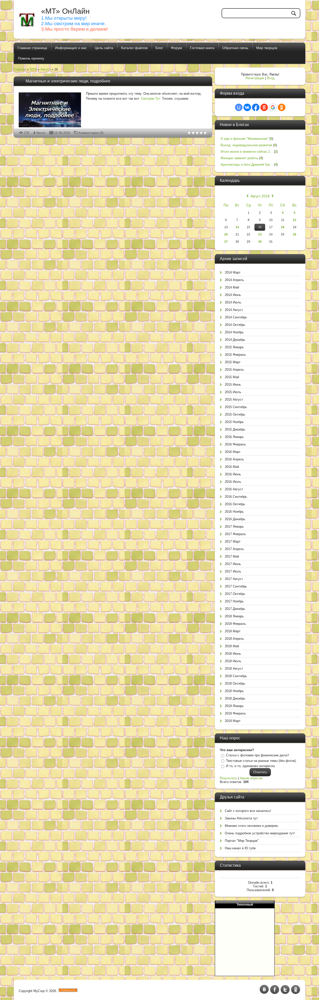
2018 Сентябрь (236, 676)
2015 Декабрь (235, 429)
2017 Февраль (235, 534)
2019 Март (232, 721)
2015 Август (234, 399)
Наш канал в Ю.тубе (240, 848)
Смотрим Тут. (151, 98)
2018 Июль (233, 661)
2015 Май (232, 377)
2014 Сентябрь (236, 317)
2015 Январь (234, 347)
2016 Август (234, 489)
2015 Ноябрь (234, 422)
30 (260, 241)
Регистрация (254, 78)
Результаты (228, 778)
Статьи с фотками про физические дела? (257, 755)
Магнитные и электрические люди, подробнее (68, 81)
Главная (20, 69)
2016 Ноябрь (234, 511)
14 (237, 227)
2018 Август (234, 668)
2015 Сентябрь (236, 407)
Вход (271, 78)
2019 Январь (234, 706)
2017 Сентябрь (236, 586)
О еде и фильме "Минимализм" (244, 139)
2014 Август (234, 310)
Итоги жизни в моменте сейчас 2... (247, 151)
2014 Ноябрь (234, 332)
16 (260, 227)
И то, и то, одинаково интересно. (251, 766)
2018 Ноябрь (234, 691)
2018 (33, 69)
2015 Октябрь (235, 414)
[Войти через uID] (238, 107)
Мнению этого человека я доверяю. (252, 826)
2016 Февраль (235, 444)
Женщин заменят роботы (239, 158)
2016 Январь (234, 437)
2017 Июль (233, 571)
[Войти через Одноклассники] (281, 107)
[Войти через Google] (273, 107)
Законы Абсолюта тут (241, 818)
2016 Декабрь (235, 519)
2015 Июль (233, 392)
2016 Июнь (233, 474)
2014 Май (232, 287)
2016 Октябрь (235, 504)
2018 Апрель (234, 639)
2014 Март (232, 272)
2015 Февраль (235, 355)
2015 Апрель (234, 369)
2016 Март (232, 452)
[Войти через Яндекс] (264, 107)
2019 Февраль (235, 713)
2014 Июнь (233, 295)
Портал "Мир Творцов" (242, 841)
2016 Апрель (234, 459)
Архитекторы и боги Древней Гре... (247, 164)
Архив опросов (251, 778)
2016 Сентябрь (236, 497)
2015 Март (232, 362)
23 (260, 234)
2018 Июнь (233, 653)
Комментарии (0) (91, 133)
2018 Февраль (235, 624)
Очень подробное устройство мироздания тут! (260, 833)
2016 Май (232, 467)
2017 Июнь (233, 564)
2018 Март (232, 631)
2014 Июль (233, 302)
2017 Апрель (234, 549)
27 (226, 241)
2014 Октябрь (235, 325)
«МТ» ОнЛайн (65, 11)
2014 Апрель (234, 280)
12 (294, 220)
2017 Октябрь (235, 594)
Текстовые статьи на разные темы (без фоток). (261, 761)
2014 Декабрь (235, 340)
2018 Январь (234, 616)
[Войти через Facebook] (255, 107)
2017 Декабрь (235, 609)
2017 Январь (234, 526)
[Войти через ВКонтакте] (247, 107)
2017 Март (232, 541)
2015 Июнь (233, 384)
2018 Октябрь (235, 683)
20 (226, 234)
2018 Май (232, 646)
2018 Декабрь (235, 698)
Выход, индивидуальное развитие (246, 145)
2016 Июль (233, 482)
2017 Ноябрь (234, 601)
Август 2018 (260, 196)
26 (294, 234)
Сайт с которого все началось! (248, 811)
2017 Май (232, 556)
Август (45, 69)
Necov (41, 133)
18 (282, 227)
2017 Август (234, 579)
